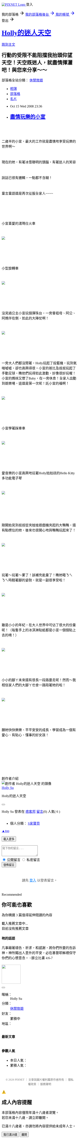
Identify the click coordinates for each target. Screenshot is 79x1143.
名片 (13, 99)
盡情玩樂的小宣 (28, 117)
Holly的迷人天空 (26, 33)
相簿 (13, 89)
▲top (5, 831)
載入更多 (8, 839)
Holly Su (8, 788)
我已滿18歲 (10, 1134)
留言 (39, 811)
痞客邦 (30, 811)
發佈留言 (8, 865)
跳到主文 (8, 44)
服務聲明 (45, 1084)
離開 (24, 1134)
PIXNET (19, 1079)
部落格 (15, 94)
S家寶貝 (34, 823)
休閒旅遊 (36, 80)
